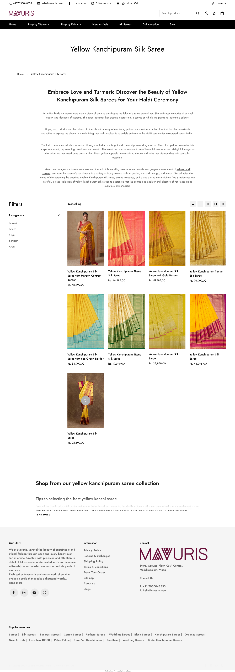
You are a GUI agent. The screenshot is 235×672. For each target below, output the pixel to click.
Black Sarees (143, 635)
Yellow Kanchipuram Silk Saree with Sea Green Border (85, 357)
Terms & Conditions (96, 567)
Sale (172, 24)
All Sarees (125, 24)
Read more (43, 515)
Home (12, 24)
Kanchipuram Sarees (168, 635)
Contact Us (146, 578)
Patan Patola (62, 640)
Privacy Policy (92, 550)
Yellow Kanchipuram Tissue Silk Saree (124, 273)
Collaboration (151, 24)
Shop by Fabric (69, 24)
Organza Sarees (195, 635)
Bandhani (113, 640)
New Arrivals (100, 24)
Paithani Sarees (96, 635)
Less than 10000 (40, 640)
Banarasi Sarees (50, 635)
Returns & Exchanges (97, 556)
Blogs (87, 589)
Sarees (14, 635)
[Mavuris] (21, 13)
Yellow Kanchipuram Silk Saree (164, 356)
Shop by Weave (37, 24)
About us (89, 583)
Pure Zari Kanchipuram (89, 640)
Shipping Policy (93, 561)
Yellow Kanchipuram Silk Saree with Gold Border (164, 273)
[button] (221, 13)
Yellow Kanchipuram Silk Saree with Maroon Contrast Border (84, 276)
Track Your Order (94, 572)
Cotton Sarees (73, 635)
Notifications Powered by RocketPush (118, 671)
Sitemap (89, 578)
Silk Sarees (29, 635)
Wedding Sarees (120, 635)
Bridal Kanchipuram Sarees (165, 640)
